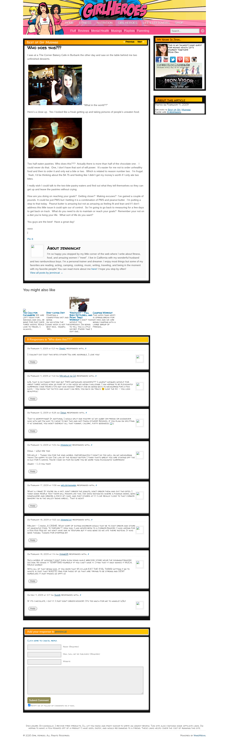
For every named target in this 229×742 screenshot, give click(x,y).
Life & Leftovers (156, 22)
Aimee (62, 348)
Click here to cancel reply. (42, 640)
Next (140, 41)
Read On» (173, 52)
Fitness (85, 22)
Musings (116, 30)
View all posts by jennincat (46, 272)
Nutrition (105, 22)
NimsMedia (200, 735)
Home (69, 22)
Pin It (30, 239)
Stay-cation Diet (55, 312)
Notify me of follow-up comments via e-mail (53, 705)
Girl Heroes (127, 22)
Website (66, 661)
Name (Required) (71, 646)
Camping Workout (103, 312)
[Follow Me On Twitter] (173, 61)
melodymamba (68, 485)
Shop (179, 22)
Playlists (129, 30)
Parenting (143, 30)
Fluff (73, 30)
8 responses (174, 111)
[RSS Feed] (187, 61)
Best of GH (35, 42)
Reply (32, 362)
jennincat (66, 444)
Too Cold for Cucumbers (30, 314)
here (94, 268)
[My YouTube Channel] (166, 61)
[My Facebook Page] (159, 61)
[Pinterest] (180, 61)
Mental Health (100, 30)
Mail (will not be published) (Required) (81, 654)
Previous (130, 41)
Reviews (83, 30)
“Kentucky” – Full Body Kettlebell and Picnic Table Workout (81, 316)
